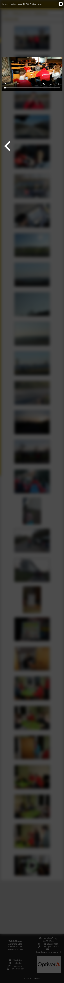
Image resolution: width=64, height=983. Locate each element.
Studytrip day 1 (39, 3)
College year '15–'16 (20, 3)
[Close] (61, 4)
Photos (4, 3)
